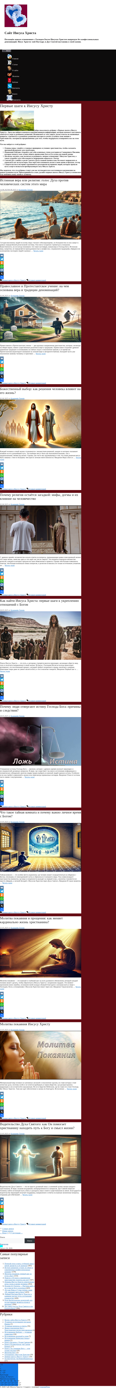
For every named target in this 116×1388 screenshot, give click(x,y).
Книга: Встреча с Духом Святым (17, 1342)
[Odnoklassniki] (40, 263)
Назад (3, 1233)
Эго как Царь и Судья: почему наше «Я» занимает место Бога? (18, 1291)
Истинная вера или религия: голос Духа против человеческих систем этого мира (34, 182)
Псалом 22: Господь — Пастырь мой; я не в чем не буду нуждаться (19, 1287)
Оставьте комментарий (37, 280)
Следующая (17, 1233)
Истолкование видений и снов (16, 1336)
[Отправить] (40, 277)
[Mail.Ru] (40, 270)
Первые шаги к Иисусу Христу (14, 280)
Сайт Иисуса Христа (20, 33)
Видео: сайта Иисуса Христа (16, 1320)
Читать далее (38, 251)
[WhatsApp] (40, 266)
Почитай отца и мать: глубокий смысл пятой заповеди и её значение (19, 1265)
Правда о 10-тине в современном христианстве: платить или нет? (17, 1279)
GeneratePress (45, 1387)
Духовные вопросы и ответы (16, 1326)
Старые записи (8, 1229)
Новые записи (7, 1231)
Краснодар (4, 1244)
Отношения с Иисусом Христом (17, 1355)
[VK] (40, 255)
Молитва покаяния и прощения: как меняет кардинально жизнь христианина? (31, 920)
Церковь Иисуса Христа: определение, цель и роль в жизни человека (19, 1283)
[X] (40, 273)
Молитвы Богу (10, 1352)
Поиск (2, 1237)
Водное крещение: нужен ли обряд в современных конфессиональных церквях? (19, 1270)
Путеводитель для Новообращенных (19, 1359)
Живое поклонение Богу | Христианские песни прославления (18, 1329)
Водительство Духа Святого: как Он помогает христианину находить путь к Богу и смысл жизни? (37, 1126)
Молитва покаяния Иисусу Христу (25, 1024)
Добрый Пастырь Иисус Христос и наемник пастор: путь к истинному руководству (18, 1296)
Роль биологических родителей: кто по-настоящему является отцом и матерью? (18, 1302)
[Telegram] (40, 259)
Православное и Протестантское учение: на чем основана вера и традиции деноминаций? (34, 288)
